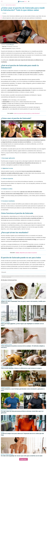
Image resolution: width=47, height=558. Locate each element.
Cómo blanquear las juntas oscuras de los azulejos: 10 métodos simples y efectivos (23, 346)
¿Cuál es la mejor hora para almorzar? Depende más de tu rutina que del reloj (22, 434)
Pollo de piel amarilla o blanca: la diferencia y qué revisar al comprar (21, 368)
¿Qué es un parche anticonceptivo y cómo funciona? (27, 113)
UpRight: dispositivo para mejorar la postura (26, 252)
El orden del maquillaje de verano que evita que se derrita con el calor (21, 455)
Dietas (2, 432)
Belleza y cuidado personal (7, 454)
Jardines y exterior (5, 322)
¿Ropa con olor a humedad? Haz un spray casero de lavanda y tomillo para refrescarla (23, 302)
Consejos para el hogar (6, 344)
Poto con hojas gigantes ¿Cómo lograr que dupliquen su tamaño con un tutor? (22, 324)
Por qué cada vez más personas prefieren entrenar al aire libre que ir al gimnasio (22, 411)
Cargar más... (23, 459)
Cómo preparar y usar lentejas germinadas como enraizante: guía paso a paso (22, 389)
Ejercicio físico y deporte (6, 409)
